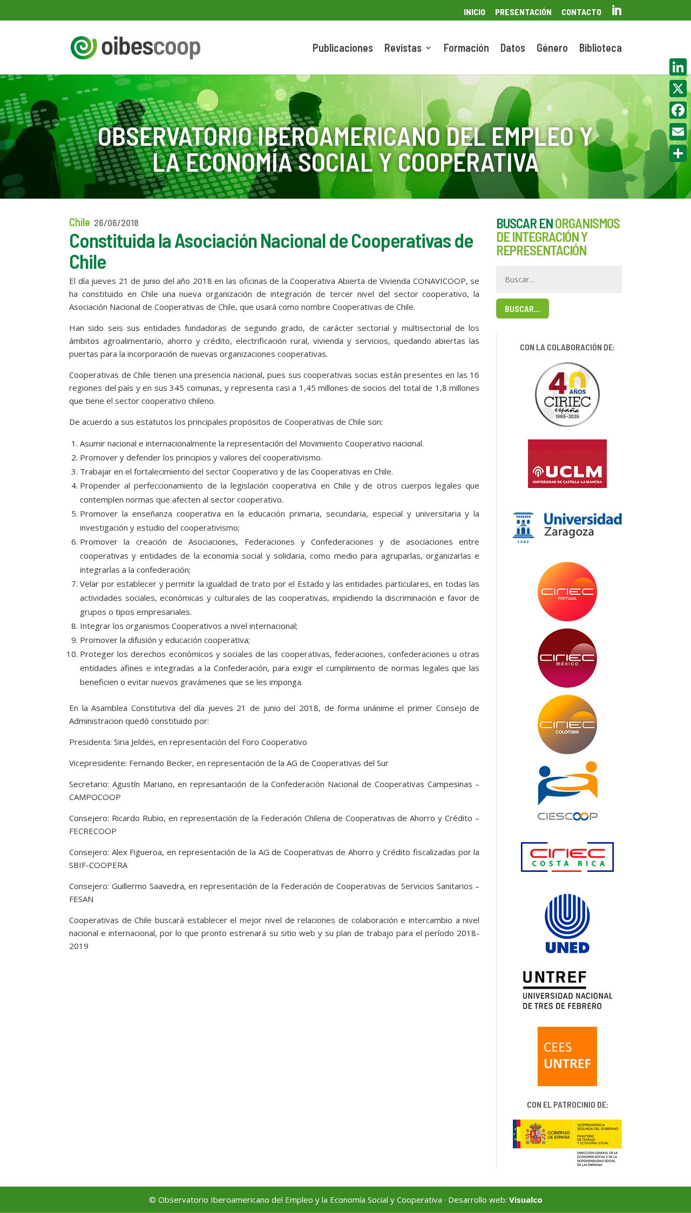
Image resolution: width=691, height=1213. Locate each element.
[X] (678, 88)
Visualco (526, 1199)
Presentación (523, 12)
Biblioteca (600, 49)
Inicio (474, 12)
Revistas (403, 49)
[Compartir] (678, 153)
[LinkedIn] (678, 67)
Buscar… (522, 308)
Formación (466, 49)
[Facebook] (678, 110)
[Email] (678, 132)
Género (552, 49)
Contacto (581, 12)
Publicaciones (343, 49)
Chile (79, 221)
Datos (512, 49)
